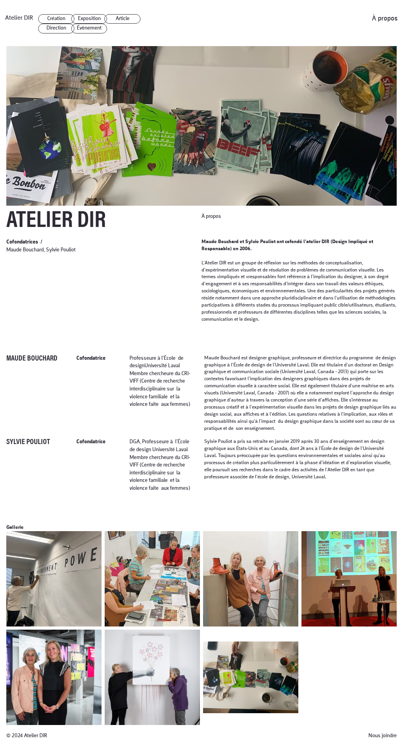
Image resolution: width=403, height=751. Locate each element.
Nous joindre (382, 735)
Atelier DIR (19, 18)
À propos (385, 18)
